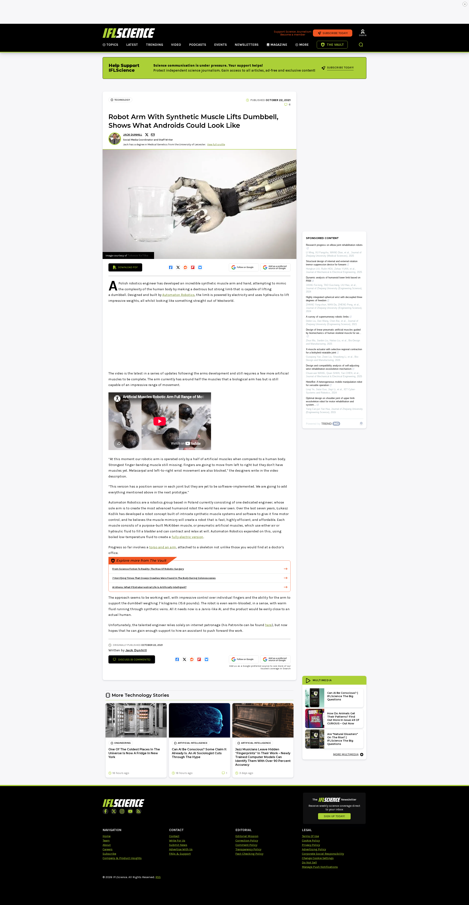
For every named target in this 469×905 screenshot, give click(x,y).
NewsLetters (246, 45)
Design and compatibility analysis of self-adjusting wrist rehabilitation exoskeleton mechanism (332, 367)
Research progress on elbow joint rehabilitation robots (334, 245)
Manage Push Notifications (320, 867)
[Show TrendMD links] (361, 423)
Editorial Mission (246, 836)
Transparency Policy (248, 849)
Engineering (122, 743)
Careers (107, 849)
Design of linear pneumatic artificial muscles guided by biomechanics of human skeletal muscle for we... (333, 331)
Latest (132, 45)
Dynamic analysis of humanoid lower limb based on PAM (333, 279)
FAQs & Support (180, 853)
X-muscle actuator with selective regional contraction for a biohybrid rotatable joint (334, 351)
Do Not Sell (309, 862)
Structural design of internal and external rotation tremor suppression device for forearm (331, 263)
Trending (154, 45)
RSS (158, 877)
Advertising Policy (314, 849)
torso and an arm (162, 547)
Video (176, 45)
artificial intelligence (192, 743)
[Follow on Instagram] (122, 811)
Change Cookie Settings (318, 858)
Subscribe (109, 853)
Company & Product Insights (122, 858)
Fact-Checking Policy (249, 853)
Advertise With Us (181, 849)
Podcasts (197, 45)
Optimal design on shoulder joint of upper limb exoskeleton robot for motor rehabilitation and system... (330, 401)
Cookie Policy (311, 840)
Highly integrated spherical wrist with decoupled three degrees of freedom (334, 299)
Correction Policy (246, 840)
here (268, 625)
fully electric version (187, 537)
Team (106, 840)
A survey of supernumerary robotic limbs (327, 316)
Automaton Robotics (178, 295)
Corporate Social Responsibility (323, 853)
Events (220, 45)
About (107, 845)
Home (106, 836)
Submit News (178, 845)
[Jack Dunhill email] (153, 134)
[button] (361, 45)
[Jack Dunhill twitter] (147, 134)
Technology (122, 99)
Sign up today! (334, 816)
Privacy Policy (311, 845)
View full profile (216, 144)
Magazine (278, 45)
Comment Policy (246, 845)
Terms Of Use (310, 836)
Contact (174, 836)
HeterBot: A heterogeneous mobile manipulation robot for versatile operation (334, 383)
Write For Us (177, 840)
